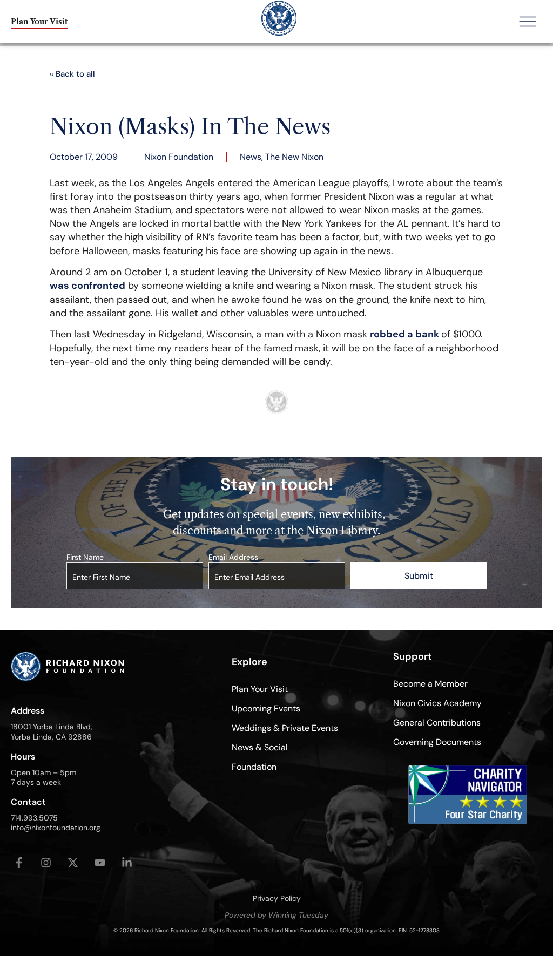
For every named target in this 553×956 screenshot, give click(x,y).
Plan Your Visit (260, 689)
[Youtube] (100, 863)
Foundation (254, 766)
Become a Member (430, 683)
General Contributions (437, 722)
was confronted (87, 285)
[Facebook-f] (19, 863)
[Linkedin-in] (127, 863)
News (250, 156)
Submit (418, 575)
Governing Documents (437, 742)
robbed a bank (405, 334)
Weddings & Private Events (285, 728)
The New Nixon (294, 156)
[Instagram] (46, 863)
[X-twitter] (73, 863)
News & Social (260, 747)
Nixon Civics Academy (437, 703)
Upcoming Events (266, 708)
